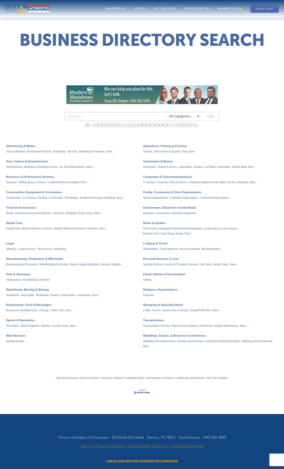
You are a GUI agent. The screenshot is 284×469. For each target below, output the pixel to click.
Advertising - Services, (65, 151)
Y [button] (192, 125)
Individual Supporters (184, 213)
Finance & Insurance (21, 207)
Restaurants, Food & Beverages (28, 304)
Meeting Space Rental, (190, 341)
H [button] (123, 125)
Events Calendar (89, 378)
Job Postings (153, 378)
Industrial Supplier (111, 264)
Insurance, (58, 213)
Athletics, (46, 325)
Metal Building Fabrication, (54, 264)
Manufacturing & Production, (22, 264)
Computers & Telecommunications (167, 176)
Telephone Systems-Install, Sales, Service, (212, 182)
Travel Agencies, (169, 249)
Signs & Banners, (16, 151)
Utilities (147, 279)
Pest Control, (150, 228)
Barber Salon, (221, 264)
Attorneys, (11, 249)
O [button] (150, 125)
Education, (149, 213)
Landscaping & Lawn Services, (221, 228)
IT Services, (149, 182)
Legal (10, 243)
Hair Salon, (206, 264)
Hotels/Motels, (151, 249)
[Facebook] (130, 454)
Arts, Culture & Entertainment (27, 161)
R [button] (163, 125)
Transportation (153, 320)
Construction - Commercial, (21, 197)
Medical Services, (32, 228)
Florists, (156, 310)
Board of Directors (111, 446)
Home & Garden (154, 223)
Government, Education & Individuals (169, 207)
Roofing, (43, 197)
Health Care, (13, 228)
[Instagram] (138, 454)
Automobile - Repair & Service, (160, 166)
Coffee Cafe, (57, 310)
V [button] (179, 125)
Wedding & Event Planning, (257, 341)
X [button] (188, 125)
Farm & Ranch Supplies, (167, 151)
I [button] (126, 125)
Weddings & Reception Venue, (41, 166)
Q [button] (159, 125)
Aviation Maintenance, (226, 325)
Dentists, (47, 228)
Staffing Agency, (27, 182)
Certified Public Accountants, (63, 182)
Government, (163, 213)
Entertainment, (14, 166)
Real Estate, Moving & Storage (27, 289)
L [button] (137, 125)
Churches (148, 295)
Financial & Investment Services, (33, 213)
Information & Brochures (191, 378)
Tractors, (148, 151)
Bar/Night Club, (29, 310)
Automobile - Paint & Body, (232, 166)
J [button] (130, 125)
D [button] (106, 125)
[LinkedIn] (145, 454)
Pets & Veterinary (18, 274)
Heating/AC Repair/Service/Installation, (181, 228)
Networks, (243, 182)
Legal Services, (27, 249)
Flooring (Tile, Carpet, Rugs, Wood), (163, 233)
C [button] (102, 125)
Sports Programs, (30, 325)
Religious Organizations (160, 289)
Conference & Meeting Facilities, (222, 341)
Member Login (230, 8)
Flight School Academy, (185, 325)
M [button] (142, 125)
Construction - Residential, (64, 197)
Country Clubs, (60, 325)
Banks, (10, 213)
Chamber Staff (138, 446)
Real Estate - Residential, (35, 295)
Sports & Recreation (20, 320)
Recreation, (12, 325)
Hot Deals (106, 378)
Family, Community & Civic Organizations (172, 192)
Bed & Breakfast (211, 249)
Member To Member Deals (129, 378)
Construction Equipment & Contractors (34, 192)
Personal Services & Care (161, 258)
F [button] (114, 125)
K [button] (134, 125)
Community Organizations (214, 197)
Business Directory (67, 378)
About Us (88, 446)
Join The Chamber (217, 378)
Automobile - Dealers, (191, 166)
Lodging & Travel (155, 243)
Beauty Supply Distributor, (85, 264)
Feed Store (188, 151)
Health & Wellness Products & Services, (75, 228)
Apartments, (13, 295)
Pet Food (44, 279)
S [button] (167, 125)
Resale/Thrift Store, (200, 310)
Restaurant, (12, 310)
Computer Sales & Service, (172, 182)
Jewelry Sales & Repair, (175, 310)
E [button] (110, 125)
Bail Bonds (60, 249)
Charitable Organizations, (184, 197)
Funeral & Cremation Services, (181, 264)
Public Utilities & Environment (164, 274)
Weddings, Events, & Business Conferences (174, 335)
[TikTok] (153, 454)
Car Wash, (210, 166)
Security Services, (153, 264)
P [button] (155, 125)
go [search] (212, 116)
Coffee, (147, 310)
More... (110, 151)
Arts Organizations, (74, 166)
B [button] (98, 125)
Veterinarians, (14, 279)
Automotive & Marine (158, 161)
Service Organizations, (156, 197)
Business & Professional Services (30, 176)
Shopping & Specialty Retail (163, 304)
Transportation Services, (156, 325)
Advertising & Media (20, 146)
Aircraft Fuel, (206, 325)
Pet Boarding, (30, 279)
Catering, (44, 310)
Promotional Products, (39, 151)
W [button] (184, 125)
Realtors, (56, 295)
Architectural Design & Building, (97, 197)
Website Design (15, 341)
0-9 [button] (88, 125)
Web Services (15, 335)
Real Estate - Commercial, (76, 295)
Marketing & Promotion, (92, 151)
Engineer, (11, 182)
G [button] (119, 125)
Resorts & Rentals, (190, 249)
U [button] (175, 125)
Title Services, (45, 249)
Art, (61, 166)
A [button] (94, 125)
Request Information (187, 446)
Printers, (41, 182)
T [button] (171, 125)
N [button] (146, 125)
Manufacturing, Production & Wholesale (34, 258)
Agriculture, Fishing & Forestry (165, 146)
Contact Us (169, 378)
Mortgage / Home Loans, (79, 213)
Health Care (14, 223)
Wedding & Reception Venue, (159, 341)
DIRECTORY (265, 8)
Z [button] (196, 125)
